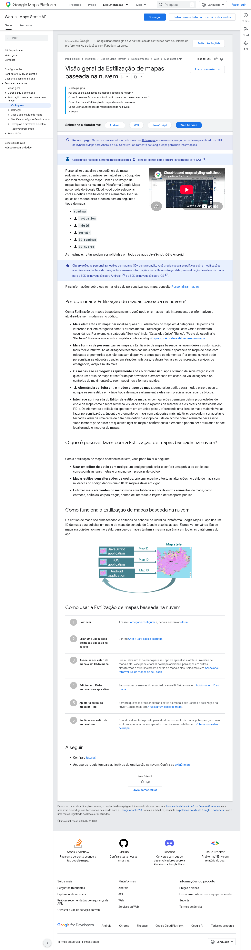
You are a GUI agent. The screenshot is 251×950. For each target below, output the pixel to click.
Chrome (124, 925)
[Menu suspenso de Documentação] (128, 4)
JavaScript (160, 125)
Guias (9, 25)
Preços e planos (189, 887)
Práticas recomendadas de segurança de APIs (82, 902)
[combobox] (176, 4)
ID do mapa (149, 140)
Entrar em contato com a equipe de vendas (202, 17)
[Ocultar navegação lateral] (47, 943)
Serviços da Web (128, 906)
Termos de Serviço (191, 906)
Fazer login (239, 4)
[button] (25, 83)
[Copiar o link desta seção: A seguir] (87, 748)
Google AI (197, 925)
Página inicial (72, 58)
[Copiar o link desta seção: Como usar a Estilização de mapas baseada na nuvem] (184, 608)
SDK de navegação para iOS (147, 275)
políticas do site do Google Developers (201, 810)
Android (115, 125)
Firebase (142, 925)
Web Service (188, 125)
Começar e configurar (141, 622)
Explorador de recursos (71, 894)
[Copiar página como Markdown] (135, 76)
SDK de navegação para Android (101, 275)
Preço (92, 4)
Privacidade (91, 941)
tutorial (183, 622)
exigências (182, 765)
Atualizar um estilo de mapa (164, 706)
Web (9, 16)
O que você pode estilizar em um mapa (178, 338)
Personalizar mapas (185, 286)
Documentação (113, 4)
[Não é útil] (222, 59)
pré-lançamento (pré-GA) (185, 159)
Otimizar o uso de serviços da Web (78, 909)
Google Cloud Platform (170, 925)
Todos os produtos (222, 925)
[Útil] (216, 59)
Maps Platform (42, 4)
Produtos (75, 4)
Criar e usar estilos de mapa (145, 638)
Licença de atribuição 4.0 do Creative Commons (193, 806)
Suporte (184, 900)
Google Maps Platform (113, 58)
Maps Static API (33, 16)
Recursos (26, 25)
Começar (155, 17)
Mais (139, 4)
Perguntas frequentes (71, 887)
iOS (136, 125)
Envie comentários (207, 69)
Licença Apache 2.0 (131, 810)
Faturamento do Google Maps (149, 144)
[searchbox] (26, 38)
